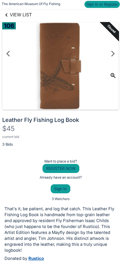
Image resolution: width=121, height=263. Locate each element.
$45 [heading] (8, 128)
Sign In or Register (102, 4)
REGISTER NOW (61, 168)
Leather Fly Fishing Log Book (40, 120)
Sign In (60, 188)
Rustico (36, 258)
